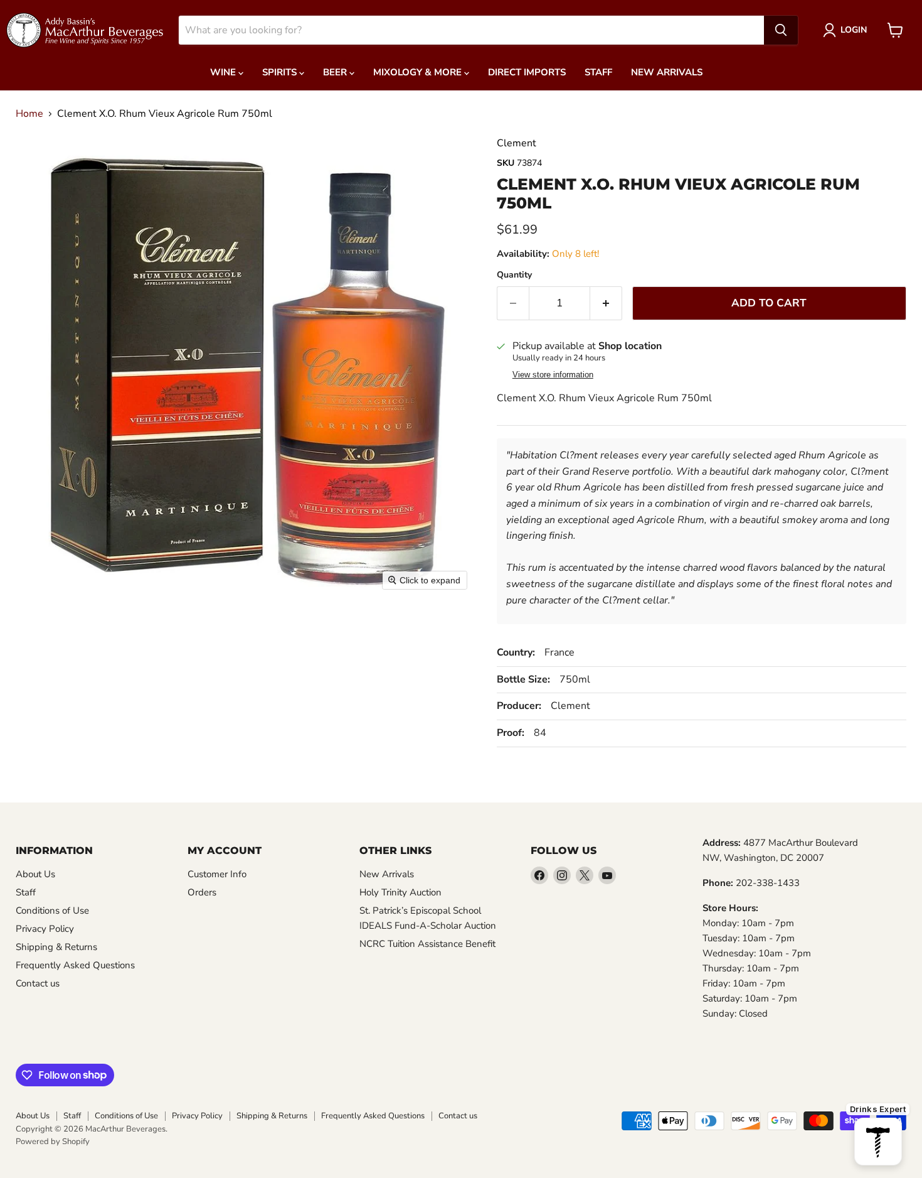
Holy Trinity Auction (400, 892)
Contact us (38, 983)
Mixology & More (418, 72)
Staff (598, 72)
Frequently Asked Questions (75, 965)
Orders (202, 892)
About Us (35, 874)
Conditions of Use (52, 910)
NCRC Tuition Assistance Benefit (427, 944)
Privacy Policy (45, 928)
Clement (516, 143)
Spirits (280, 72)
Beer (336, 72)
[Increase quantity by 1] (606, 303)
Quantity (514, 275)
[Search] (781, 30)
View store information (552, 374)
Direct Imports (527, 72)
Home (29, 113)
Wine (224, 72)
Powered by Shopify (53, 1141)
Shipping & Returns (56, 947)
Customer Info (217, 874)
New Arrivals (666, 72)
